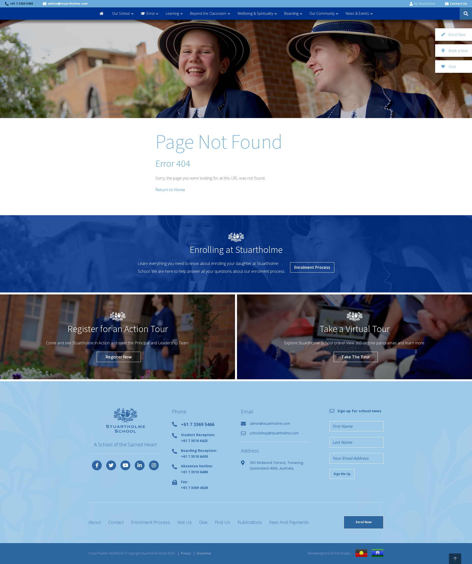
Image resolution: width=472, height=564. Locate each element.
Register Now (119, 357)
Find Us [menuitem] (222, 522)
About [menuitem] (94, 522)
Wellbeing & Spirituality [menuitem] (255, 13)
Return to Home (170, 189)
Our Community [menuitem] (322, 13)
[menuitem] (102, 13)
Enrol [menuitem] (151, 13)
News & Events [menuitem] (357, 13)
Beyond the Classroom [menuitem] (208, 13)
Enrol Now (363, 522)
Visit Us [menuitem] (184, 522)
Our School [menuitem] (121, 13)
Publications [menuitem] (249, 522)
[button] (466, 13)
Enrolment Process (312, 267)
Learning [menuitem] (172, 13)
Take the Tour (355, 357)
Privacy (186, 553)
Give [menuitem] (203, 522)
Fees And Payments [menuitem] (289, 522)
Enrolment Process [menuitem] (150, 522)
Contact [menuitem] (116, 522)
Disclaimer (204, 553)
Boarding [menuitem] (291, 13)
